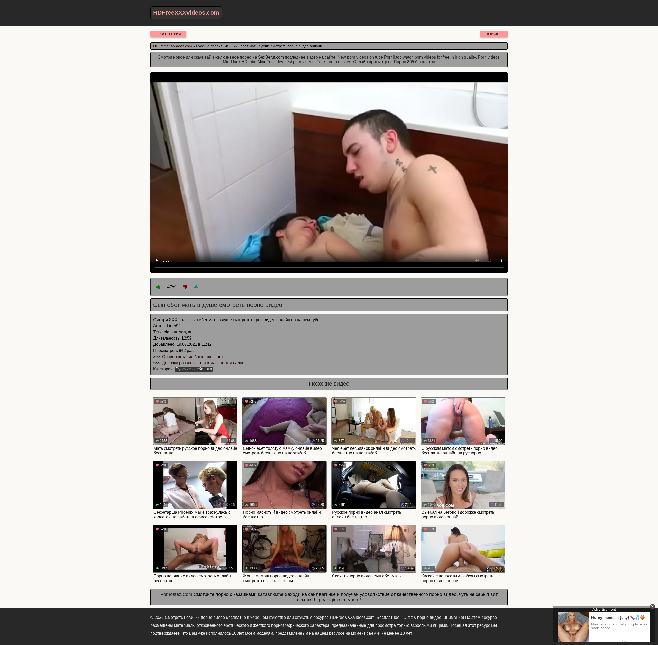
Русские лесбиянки (194, 369)
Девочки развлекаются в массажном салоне (204, 363)
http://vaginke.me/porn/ (337, 599)
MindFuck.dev (270, 62)
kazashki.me (271, 594)
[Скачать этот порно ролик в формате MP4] (196, 287)
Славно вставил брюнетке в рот (192, 356)
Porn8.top (393, 57)
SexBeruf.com (271, 57)
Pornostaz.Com (176, 594)
